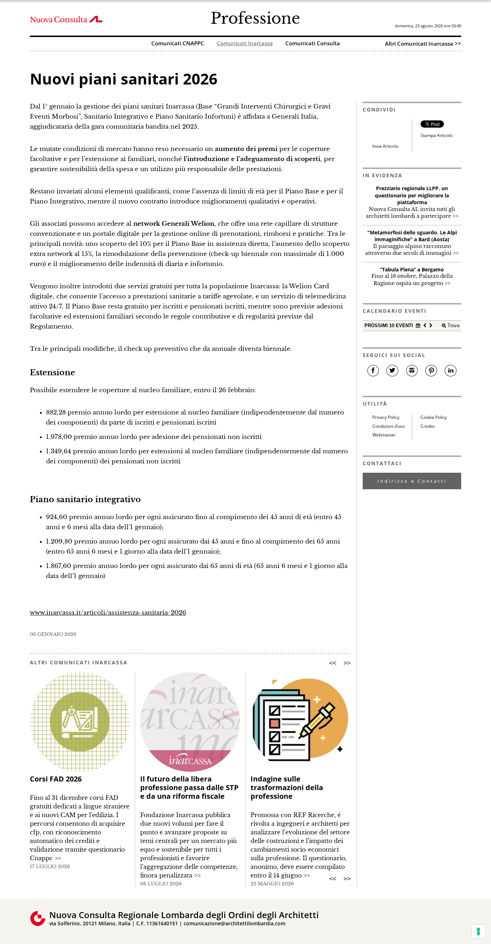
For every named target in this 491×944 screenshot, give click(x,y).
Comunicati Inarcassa (245, 44)
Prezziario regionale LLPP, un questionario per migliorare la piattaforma (412, 195)
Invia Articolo (385, 146)
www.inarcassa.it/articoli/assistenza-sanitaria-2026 (108, 613)
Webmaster (384, 435)
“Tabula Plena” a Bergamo (412, 269)
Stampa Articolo (437, 135)
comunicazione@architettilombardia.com (234, 923)
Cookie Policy (434, 417)
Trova (452, 325)
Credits (428, 426)
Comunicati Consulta (312, 44)
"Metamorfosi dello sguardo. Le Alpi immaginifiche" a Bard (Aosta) (412, 236)
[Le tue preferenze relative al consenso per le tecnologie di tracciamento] (478, 931)
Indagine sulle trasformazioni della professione (287, 787)
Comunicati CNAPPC (177, 44)
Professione (255, 18)
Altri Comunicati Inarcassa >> (423, 43)
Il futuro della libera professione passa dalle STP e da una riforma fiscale (189, 787)
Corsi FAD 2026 (56, 779)
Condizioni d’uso (388, 426)
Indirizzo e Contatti (412, 481)
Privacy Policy (385, 417)
